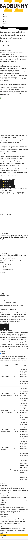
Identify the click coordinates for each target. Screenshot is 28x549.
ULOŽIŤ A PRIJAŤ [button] (4, 533)
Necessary (4, 353)
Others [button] (2, 525)
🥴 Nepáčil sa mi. (7, 186)
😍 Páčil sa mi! (7, 181)
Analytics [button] (2, 504)
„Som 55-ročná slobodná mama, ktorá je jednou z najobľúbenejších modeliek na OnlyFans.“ (14, 237)
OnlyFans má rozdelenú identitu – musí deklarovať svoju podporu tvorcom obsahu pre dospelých (13, 257)
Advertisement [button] (4, 514)
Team (4, 14)
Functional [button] (2, 483)
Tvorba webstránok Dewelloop (8, 309)
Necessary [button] (2, 351)
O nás (4, 13)
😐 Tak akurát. (7, 184)
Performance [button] (3, 493)
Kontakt (5, 16)
